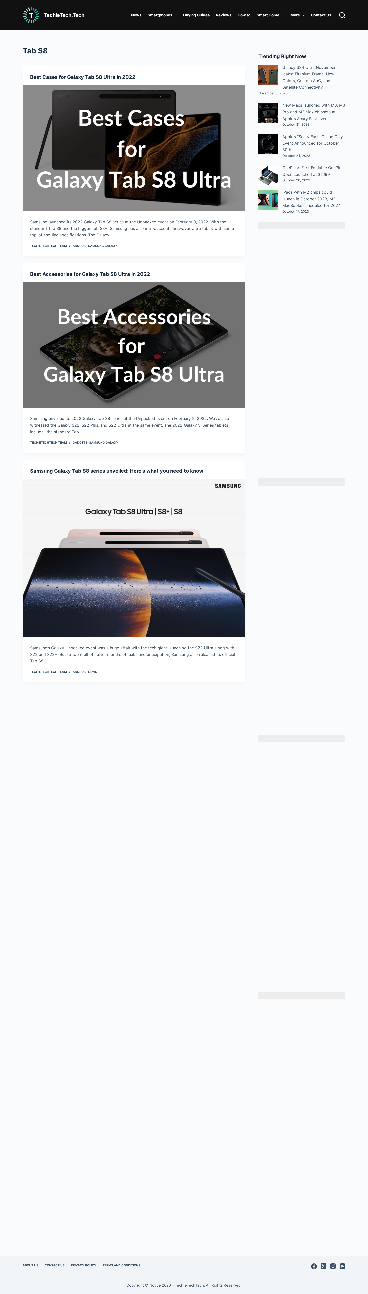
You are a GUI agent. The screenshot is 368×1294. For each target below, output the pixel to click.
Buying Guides (196, 15)
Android (79, 246)
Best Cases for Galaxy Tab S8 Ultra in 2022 (82, 77)
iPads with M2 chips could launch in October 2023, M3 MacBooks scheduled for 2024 (311, 199)
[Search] (342, 15)
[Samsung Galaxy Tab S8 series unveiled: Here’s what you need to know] (134, 558)
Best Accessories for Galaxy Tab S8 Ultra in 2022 (90, 274)
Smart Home (268, 15)
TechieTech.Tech (64, 15)
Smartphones (160, 15)
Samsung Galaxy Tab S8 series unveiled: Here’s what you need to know (116, 471)
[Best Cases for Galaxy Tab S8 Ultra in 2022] (134, 148)
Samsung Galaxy (102, 246)
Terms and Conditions (121, 1265)
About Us (30, 1265)
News (136, 15)
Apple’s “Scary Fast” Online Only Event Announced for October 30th (312, 143)
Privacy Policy (83, 1265)
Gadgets (80, 442)
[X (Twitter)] (323, 1266)
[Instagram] (333, 1266)
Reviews (223, 15)
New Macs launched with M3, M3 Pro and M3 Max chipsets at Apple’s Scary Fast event (313, 112)
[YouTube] (342, 1266)
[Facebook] (314, 1266)
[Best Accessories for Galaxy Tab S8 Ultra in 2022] (134, 345)
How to (244, 15)
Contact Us (321, 15)
